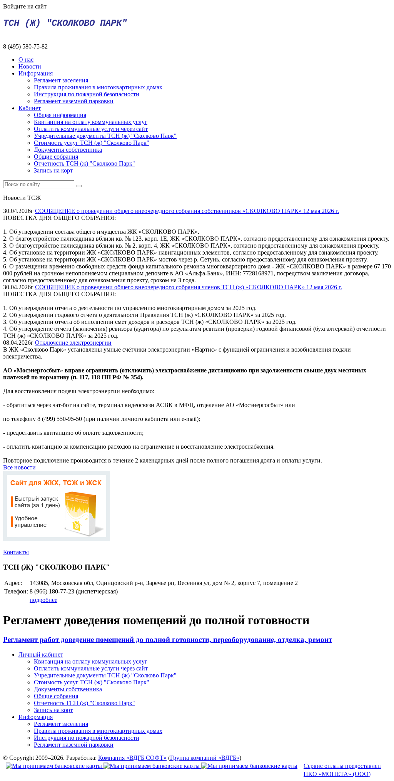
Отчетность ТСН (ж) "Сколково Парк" (84, 163)
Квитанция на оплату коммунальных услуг (90, 122)
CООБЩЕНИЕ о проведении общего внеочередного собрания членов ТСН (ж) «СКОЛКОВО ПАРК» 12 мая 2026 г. (188, 287)
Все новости (19, 467)
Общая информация (60, 115)
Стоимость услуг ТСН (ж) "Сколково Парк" (91, 142)
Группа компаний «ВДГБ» (204, 757)
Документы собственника (68, 149)
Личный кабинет (40, 654)
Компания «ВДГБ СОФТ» (132, 757)
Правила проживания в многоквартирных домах (98, 87)
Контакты (16, 552)
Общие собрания (56, 156)
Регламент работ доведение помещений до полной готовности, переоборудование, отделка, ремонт (167, 639)
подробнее (43, 600)
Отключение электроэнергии (73, 342)
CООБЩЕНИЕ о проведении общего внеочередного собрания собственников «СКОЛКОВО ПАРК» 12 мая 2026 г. (187, 211)
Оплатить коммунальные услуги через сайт (91, 129)
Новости (29, 66)
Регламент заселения (61, 80)
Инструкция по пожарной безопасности (86, 94)
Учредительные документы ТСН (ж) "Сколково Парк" (105, 135)
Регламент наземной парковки (74, 101)
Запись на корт (53, 170)
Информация (35, 73)
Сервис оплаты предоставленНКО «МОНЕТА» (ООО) (342, 770)
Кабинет (29, 108)
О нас (25, 59)
